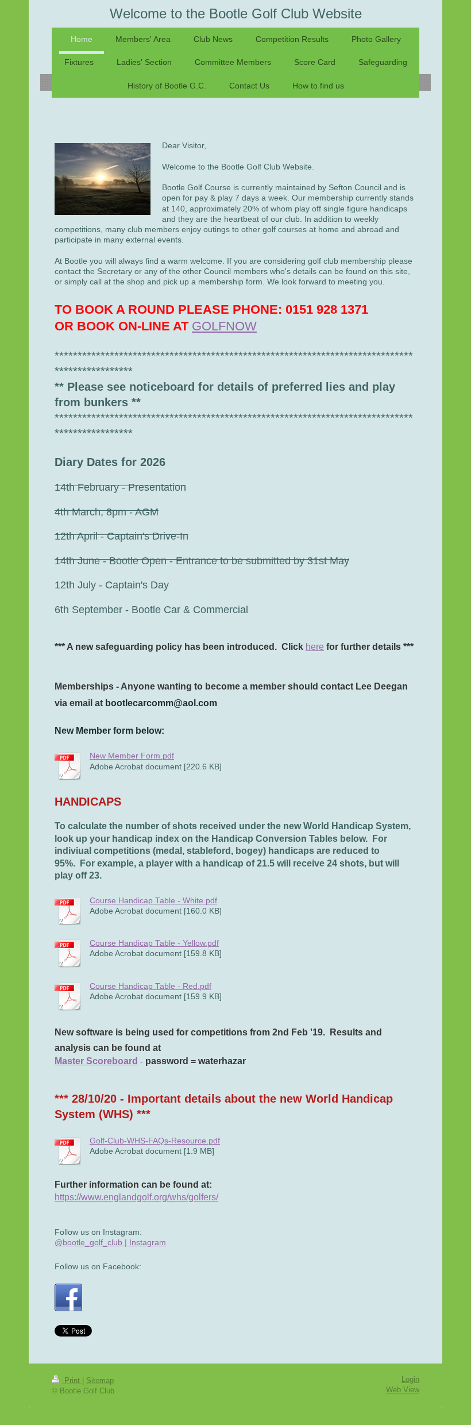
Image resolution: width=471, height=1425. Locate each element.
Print (72, 1381)
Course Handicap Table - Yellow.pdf (154, 943)
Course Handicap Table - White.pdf (153, 900)
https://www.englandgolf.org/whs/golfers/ (136, 1197)
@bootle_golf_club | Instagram (110, 1242)
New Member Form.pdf (132, 756)
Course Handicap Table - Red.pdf (150, 986)
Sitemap (100, 1381)
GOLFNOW (224, 326)
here (315, 647)
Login (410, 1380)
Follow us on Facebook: (98, 1266)
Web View (402, 1390)
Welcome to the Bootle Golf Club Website (236, 13)
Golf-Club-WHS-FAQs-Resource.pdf (155, 1141)
